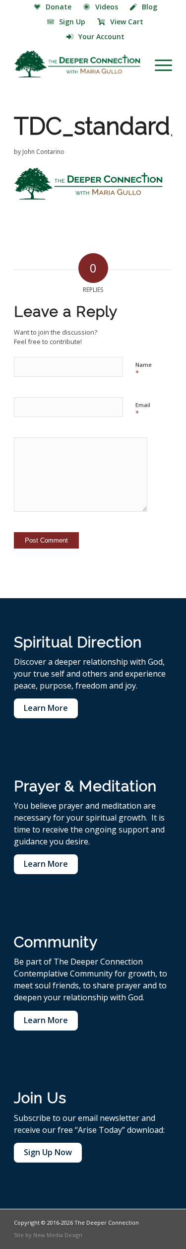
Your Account (101, 36)
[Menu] (158, 64)
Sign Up (72, 21)
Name (143, 369)
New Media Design (57, 1235)
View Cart (126, 21)
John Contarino (43, 151)
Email (142, 409)
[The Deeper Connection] (77, 64)
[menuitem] (53, 7)
